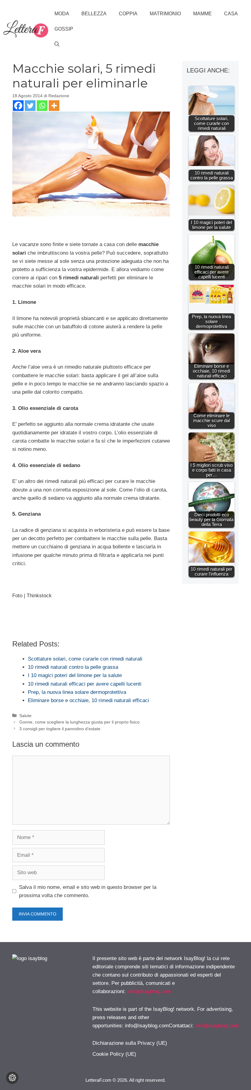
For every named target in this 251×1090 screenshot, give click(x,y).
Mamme (202, 13)
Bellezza (94, 13)
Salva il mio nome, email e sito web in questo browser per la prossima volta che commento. (87, 891)
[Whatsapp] (42, 105)
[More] (54, 105)
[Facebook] (18, 105)
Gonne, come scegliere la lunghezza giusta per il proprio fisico (79, 722)
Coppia (128, 13)
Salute (25, 715)
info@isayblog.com (149, 991)
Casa (231, 13)
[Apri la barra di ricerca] (57, 44)
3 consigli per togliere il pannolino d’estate (59, 728)
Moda (61, 13)
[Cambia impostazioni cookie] (12, 1078)
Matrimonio (165, 13)
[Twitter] (30, 105)
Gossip (63, 28)
